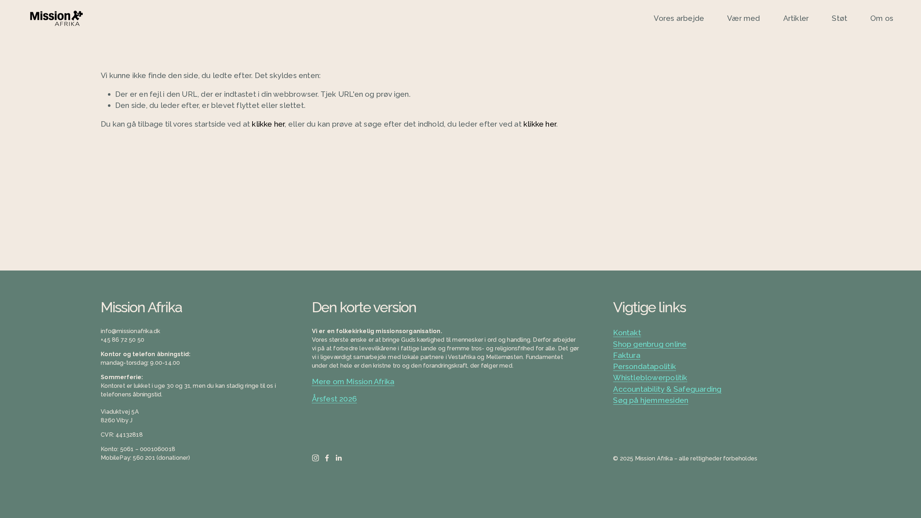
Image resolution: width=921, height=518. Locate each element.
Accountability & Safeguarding (667, 389)
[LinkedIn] (338, 458)
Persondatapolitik (644, 366)
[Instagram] (315, 458)
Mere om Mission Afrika (353, 381)
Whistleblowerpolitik (650, 377)
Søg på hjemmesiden (650, 400)
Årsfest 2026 (334, 398)
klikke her (268, 123)
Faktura (626, 355)
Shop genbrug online (649, 344)
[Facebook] (327, 458)
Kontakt (627, 332)
